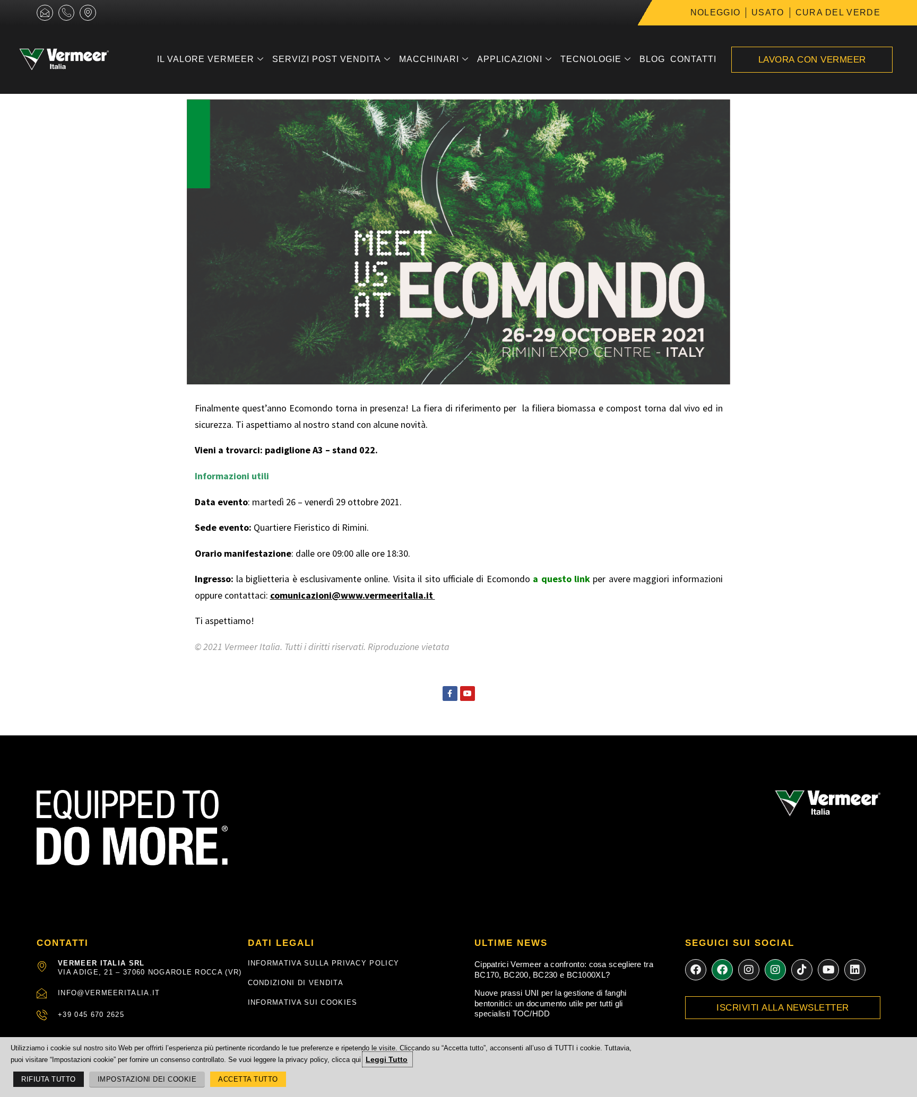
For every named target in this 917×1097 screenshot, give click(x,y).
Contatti (693, 59)
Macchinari (429, 59)
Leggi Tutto (387, 1059)
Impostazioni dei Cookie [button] (147, 1079)
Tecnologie (590, 59)
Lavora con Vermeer (812, 60)
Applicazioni (509, 59)
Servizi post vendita (326, 59)
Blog (652, 59)
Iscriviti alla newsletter (782, 1008)
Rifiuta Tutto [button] (48, 1079)
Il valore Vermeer (205, 59)
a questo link (561, 579)
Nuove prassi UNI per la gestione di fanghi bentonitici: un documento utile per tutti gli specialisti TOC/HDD (550, 1003)
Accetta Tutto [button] (248, 1079)
